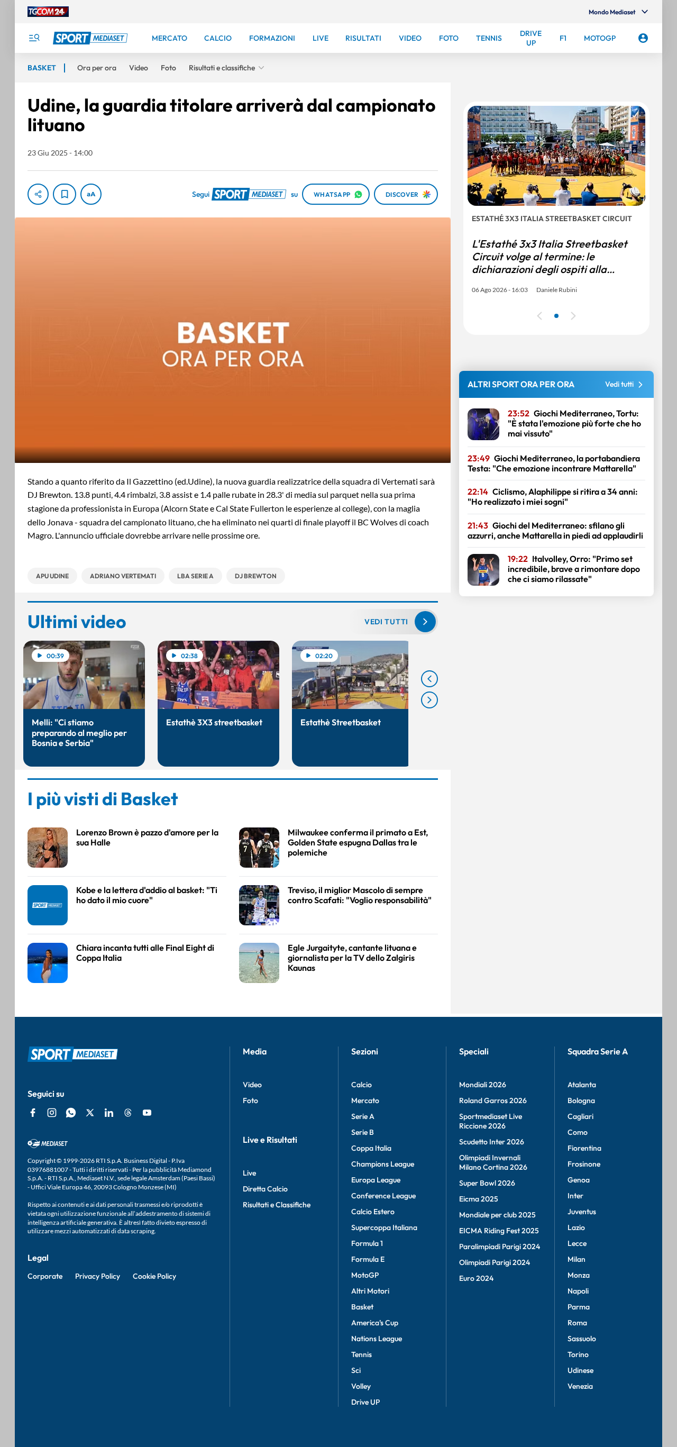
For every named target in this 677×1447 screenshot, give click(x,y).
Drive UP (365, 1402)
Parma (579, 1307)
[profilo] (643, 38)
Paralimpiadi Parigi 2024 (499, 1246)
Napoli (578, 1291)
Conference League (383, 1195)
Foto (250, 1100)
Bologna (581, 1100)
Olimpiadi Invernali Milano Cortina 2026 (493, 1162)
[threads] (128, 1112)
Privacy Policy (97, 1276)
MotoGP (365, 1275)
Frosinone (584, 1164)
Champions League (382, 1164)
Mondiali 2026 (482, 1084)
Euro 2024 (476, 1278)
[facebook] (33, 1112)
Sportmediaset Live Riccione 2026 (490, 1121)
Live (249, 1173)
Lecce (577, 1243)
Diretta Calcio (265, 1189)
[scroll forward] (429, 699)
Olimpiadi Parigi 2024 (494, 1262)
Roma (577, 1322)
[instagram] (52, 1112)
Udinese (580, 1370)
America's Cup (374, 1322)
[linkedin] (109, 1112)
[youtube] (147, 1112)
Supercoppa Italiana (384, 1227)
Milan (576, 1259)
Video (252, 1084)
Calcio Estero (373, 1211)
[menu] (34, 38)
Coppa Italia (371, 1148)
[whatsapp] (71, 1112)
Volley (361, 1386)
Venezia (580, 1386)
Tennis (361, 1354)
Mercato (365, 1100)
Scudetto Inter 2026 (491, 1141)
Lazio (576, 1227)
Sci (356, 1370)
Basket (362, 1307)
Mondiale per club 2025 (497, 1215)
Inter (575, 1195)
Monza (579, 1275)
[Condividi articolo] (38, 194)
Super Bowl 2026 (487, 1183)
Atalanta (582, 1084)
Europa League (375, 1180)
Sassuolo (582, 1338)
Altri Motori (370, 1291)
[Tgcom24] (48, 11)
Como (578, 1132)
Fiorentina (584, 1148)
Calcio (361, 1084)
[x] (90, 1112)
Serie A (362, 1116)
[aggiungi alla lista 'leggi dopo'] (64, 194)
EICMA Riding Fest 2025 (499, 1230)
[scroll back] (429, 678)
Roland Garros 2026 (493, 1100)
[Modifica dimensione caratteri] (91, 194)
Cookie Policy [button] (154, 1276)
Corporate (45, 1276)
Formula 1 (367, 1243)
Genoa (579, 1180)
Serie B (362, 1132)
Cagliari (580, 1116)
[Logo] (91, 38)
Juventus (582, 1211)
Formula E (368, 1259)
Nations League (376, 1338)
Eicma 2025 (478, 1199)
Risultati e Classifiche (276, 1204)
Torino (578, 1354)
